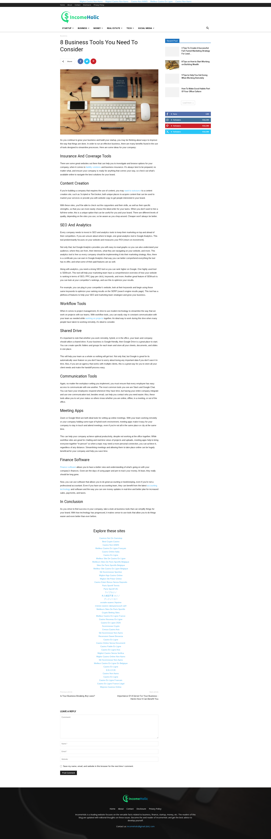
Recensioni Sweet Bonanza (111, 636)
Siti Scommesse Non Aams (111, 633)
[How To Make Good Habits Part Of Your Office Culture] (172, 92)
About (69, 5)
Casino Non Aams (111, 673)
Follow (205, 120)
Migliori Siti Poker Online (111, 579)
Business (82, 28)
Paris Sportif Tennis (110, 585)
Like (207, 114)
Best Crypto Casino (110, 541)
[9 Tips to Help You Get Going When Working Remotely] (172, 79)
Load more (187, 103)
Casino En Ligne (110, 555)
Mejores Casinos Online (110, 687)
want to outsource (132, 190)
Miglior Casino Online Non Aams (110, 656)
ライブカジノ (111, 592)
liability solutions (93, 167)
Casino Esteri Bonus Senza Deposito (110, 582)
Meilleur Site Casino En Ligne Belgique (110, 568)
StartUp (66, 28)
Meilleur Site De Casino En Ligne (110, 558)
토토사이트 (111, 670)
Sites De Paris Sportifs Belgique (111, 565)
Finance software (68, 467)
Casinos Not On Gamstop (110, 538)
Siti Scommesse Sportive (111, 572)
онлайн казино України (110, 602)
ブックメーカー (111, 599)
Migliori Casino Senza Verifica (111, 653)
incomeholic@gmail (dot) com (141, 826)
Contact (77, 5)
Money (97, 28)
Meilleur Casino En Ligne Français (110, 548)
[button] (207, 28)
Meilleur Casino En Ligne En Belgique (111, 663)
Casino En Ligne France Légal (110, 683)
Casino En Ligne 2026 (111, 623)
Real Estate (113, 28)
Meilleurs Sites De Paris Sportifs (111, 609)
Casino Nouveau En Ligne (110, 619)
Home (62, 5)
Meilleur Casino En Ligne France (110, 616)
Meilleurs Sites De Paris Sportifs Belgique (110, 562)
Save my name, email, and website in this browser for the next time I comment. (98, 766)
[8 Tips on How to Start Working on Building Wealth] (172, 65)
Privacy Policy (99, 5)
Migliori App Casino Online (111, 575)
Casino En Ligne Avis (110, 650)
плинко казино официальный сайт (111, 606)
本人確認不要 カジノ (111, 596)
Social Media (145, 28)
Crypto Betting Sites (111, 612)
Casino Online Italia (110, 552)
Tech (129, 28)
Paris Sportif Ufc (111, 589)
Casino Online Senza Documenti (110, 643)
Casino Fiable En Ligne (110, 646)
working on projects (94, 318)
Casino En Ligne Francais (110, 680)
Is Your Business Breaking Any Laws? (77, 696)
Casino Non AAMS (111, 545)
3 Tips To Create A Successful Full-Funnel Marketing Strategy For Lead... (196, 51)
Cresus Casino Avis (110, 629)
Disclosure (87, 5)
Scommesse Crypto (111, 626)
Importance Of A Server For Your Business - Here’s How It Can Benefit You (137, 697)
